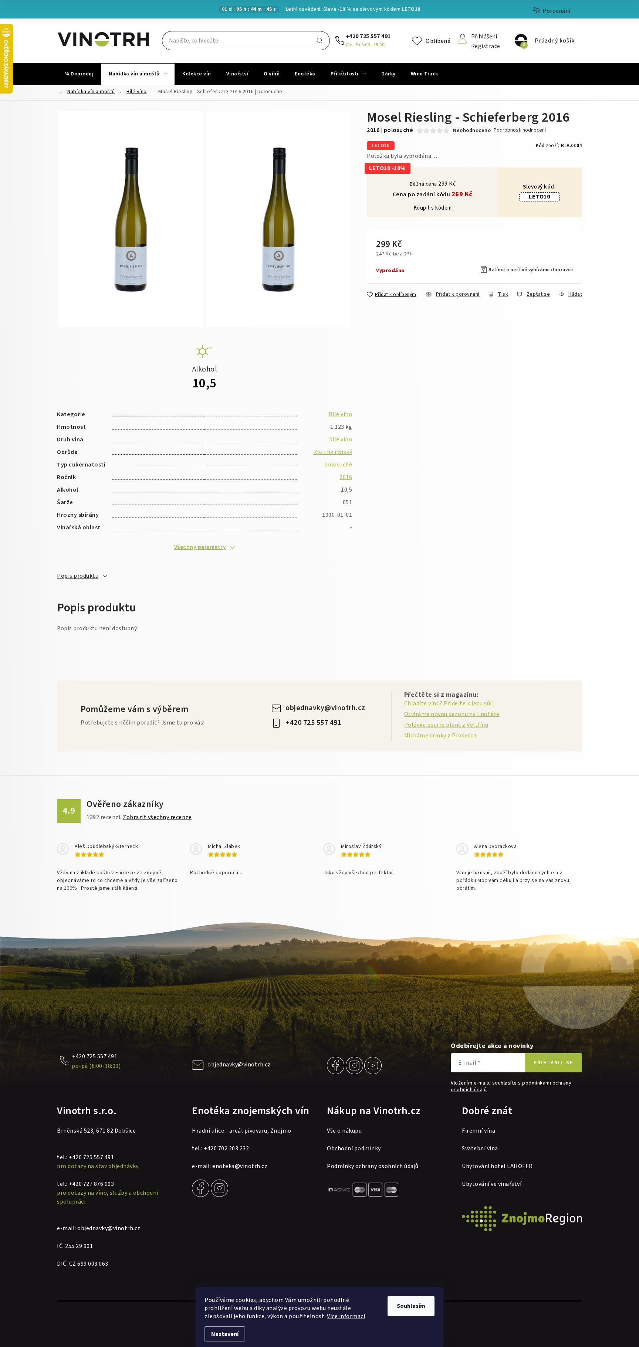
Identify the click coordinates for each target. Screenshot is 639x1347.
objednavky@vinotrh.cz (325, 708)
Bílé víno (340, 414)
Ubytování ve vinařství (491, 1184)
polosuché (338, 465)
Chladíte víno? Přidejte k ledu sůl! (449, 703)
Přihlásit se (553, 1062)
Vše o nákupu (344, 1131)
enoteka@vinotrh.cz (239, 1166)
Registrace (485, 45)
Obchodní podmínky (354, 1148)
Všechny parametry (200, 547)
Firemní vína (478, 1131)
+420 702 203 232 (226, 1148)
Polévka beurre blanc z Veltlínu (446, 725)
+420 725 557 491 (368, 36)
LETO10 (539, 197)
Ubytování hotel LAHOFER (497, 1166)
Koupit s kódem (432, 208)
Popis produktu (77, 576)
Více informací (346, 1316)
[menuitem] (79, 74)
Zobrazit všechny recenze (157, 817)
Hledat (319, 40)
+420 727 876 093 (91, 1184)
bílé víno (340, 439)
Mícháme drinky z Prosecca (440, 736)
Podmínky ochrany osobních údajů (373, 1166)
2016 (345, 477)
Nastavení (225, 1334)
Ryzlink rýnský (332, 452)
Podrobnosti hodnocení (520, 130)
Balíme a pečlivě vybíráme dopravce (530, 270)
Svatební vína (480, 1148)
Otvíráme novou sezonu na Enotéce (452, 714)
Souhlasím (411, 1306)
